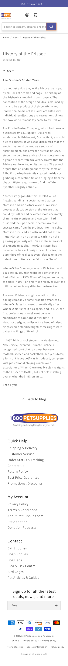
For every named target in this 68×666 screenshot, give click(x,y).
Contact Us (16, 465)
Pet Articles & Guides (23, 577)
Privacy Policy (18, 504)
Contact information (37, 646)
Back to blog (36, 399)
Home (6, 37)
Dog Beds (15, 560)
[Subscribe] (56, 605)
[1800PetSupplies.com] (6, 16)
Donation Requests (22, 527)
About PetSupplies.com (25, 516)
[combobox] (29, 26)
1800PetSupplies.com (31, 636)
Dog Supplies (18, 554)
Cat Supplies (17, 548)
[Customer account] (27, 15)
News (16, 37)
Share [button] (10, 71)
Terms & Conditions (22, 510)
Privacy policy (30, 640)
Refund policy (57, 646)
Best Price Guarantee (23, 477)
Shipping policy (48, 640)
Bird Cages (16, 572)
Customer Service (21, 454)
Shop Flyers (10, 385)
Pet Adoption (18, 521)
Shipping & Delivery (22, 448)
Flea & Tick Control (22, 566)
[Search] (51, 26)
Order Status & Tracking (26, 460)
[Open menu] (48, 15)
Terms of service (15, 646)
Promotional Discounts (25, 483)
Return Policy (18, 471)
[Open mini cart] (35, 15)
